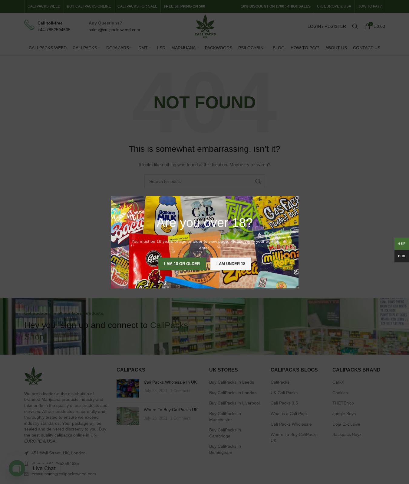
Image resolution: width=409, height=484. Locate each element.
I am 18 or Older (182, 263)
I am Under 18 (230, 263)
